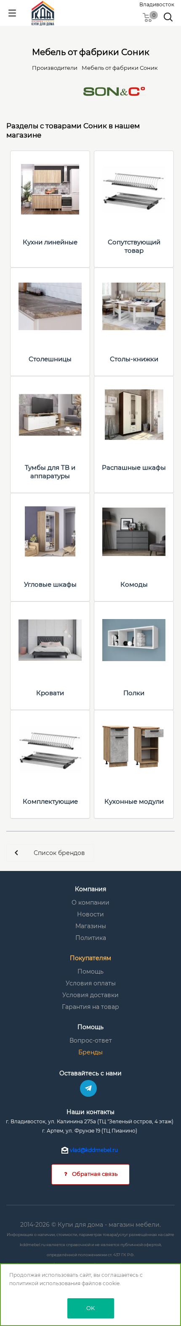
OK (90, 1308)
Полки (133, 693)
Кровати (50, 693)
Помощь (90, 971)
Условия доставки (90, 995)
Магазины (90, 926)
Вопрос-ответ (90, 1040)
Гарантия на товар (90, 1007)
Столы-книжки (134, 359)
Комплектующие (50, 801)
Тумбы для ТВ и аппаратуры (50, 471)
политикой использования (44, 1283)
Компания (90, 889)
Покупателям (90, 958)
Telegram (88, 1088)
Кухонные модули (134, 801)
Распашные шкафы (134, 467)
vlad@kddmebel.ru (94, 1150)
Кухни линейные (50, 242)
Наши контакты (90, 1112)
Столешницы (50, 359)
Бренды (90, 1052)
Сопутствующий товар (134, 246)
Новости (90, 914)
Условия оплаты (91, 983)
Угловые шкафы (50, 584)
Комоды (134, 584)
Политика (90, 938)
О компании (90, 902)
